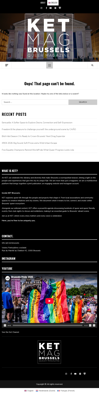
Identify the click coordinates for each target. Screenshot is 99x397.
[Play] (5, 325)
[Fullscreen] (94, 325)
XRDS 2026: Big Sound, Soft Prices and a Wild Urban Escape (29, 143)
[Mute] (90, 325)
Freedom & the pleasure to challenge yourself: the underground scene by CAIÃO (39, 129)
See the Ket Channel (10, 332)
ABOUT (43, 2)
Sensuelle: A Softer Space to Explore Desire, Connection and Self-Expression (37, 122)
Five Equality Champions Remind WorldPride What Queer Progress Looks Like (38, 150)
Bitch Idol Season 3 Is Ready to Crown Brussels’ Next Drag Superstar (33, 136)
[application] (49, 301)
